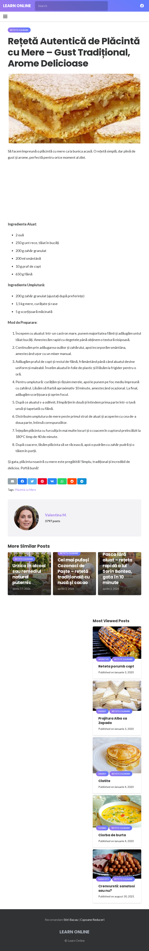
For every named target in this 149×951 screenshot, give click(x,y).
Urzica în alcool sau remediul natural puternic (29, 574)
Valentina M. (56, 515)
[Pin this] (42, 481)
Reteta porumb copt (116, 666)
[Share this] (22, 481)
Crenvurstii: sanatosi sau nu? (116, 888)
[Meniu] (5, 16)
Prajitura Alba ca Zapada (112, 720)
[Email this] (12, 481)
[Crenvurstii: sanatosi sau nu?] (117, 852)
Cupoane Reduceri (92, 919)
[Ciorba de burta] (117, 798)
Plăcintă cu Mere (25, 489)
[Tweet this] (32, 481)
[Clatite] (117, 740)
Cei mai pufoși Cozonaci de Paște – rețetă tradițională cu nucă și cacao (74, 571)
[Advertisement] (74, 192)
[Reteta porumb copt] (117, 629)
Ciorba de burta (112, 835)
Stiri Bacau (71, 919)
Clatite (104, 781)
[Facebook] (142, 6)
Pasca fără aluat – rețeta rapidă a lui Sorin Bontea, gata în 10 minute (117, 568)
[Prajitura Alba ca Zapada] (117, 683)
